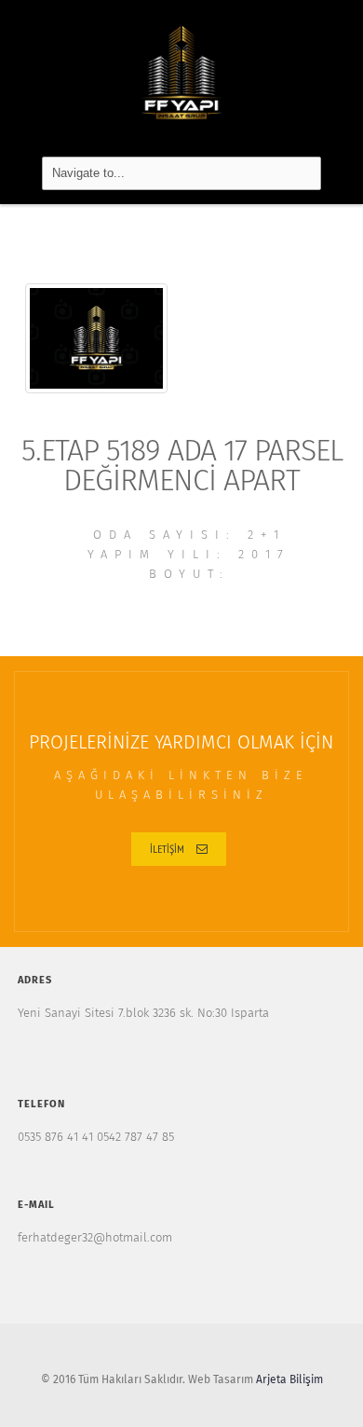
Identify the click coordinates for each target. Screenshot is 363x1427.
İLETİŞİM (167, 849)
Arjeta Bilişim (289, 1380)
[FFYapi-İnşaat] (181, 73)
